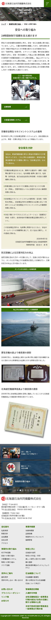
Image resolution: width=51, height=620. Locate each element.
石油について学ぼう (33, 583)
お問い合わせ (7, 589)
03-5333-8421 (10, 509)
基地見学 (4, 577)
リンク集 (5, 597)
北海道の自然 (30, 553)
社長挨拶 (4, 530)
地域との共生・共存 (33, 556)
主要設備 (7, 107)
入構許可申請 (31, 593)
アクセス (4, 543)
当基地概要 (30, 530)
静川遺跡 (29, 562)
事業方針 (4, 534)
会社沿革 (4, 540)
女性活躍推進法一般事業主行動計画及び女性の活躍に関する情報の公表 (37, 599)
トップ (3, 24)
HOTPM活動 (6, 553)
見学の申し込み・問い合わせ (12, 580)
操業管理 (29, 540)
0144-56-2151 (10, 518)
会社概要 (4, 537)
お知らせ (5, 601)
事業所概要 (30, 527)
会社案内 (5, 527)
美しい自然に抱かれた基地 (35, 559)
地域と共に (30, 549)
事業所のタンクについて (35, 537)
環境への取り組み (8, 562)
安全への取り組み (8, 556)
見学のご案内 (7, 573)
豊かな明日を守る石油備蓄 (35, 580)
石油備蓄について (33, 573)
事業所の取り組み (15, 24)
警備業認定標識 (32, 589)
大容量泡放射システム (12, 120)
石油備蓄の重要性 (32, 577)
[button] (15, 490)
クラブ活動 (5, 565)
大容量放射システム (8, 559)
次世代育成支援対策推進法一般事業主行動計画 (37, 607)
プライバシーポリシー (10, 593)
